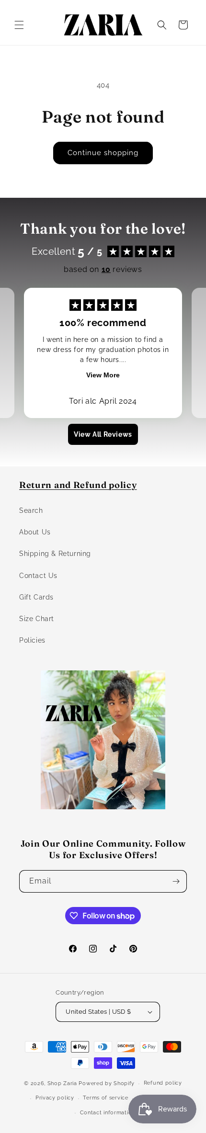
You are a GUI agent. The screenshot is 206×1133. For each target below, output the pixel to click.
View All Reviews (103, 434)
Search (31, 510)
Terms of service (105, 1098)
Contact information (107, 1113)
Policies (32, 640)
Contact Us (38, 575)
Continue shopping (103, 152)
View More (103, 375)
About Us (35, 532)
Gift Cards (36, 597)
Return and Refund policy (78, 484)
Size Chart (36, 619)
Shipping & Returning (55, 553)
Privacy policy (54, 1098)
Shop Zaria (62, 1083)
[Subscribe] (175, 881)
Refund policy (163, 1083)
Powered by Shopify (107, 1083)
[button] (19, 24)
